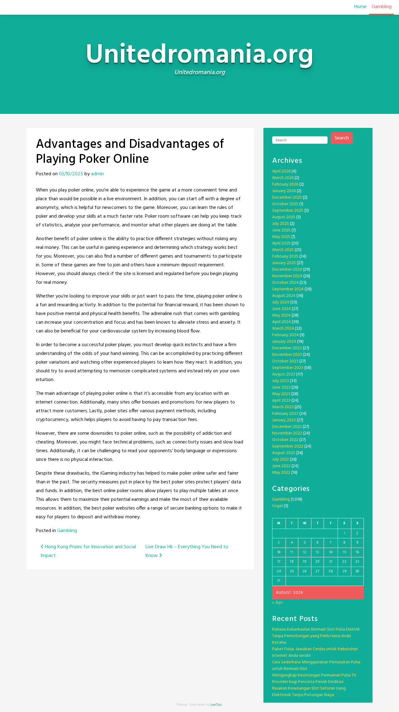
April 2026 (281, 171)
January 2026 (284, 191)
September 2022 (287, 446)
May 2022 (281, 472)
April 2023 (281, 400)
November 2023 (287, 354)
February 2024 (285, 335)
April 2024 (281, 322)
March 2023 (283, 407)
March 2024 (283, 328)
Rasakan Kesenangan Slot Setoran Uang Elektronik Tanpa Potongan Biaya (309, 692)
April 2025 (281, 243)
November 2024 (287, 276)
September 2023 (287, 367)
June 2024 (281, 308)
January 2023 (284, 420)
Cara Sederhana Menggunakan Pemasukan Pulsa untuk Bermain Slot (316, 665)
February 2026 (285, 184)
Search (342, 138)
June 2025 (281, 230)
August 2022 (283, 453)
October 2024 (285, 282)
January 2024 (284, 341)
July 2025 (280, 223)
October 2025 (285, 204)
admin (97, 174)
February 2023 (285, 413)
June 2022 (281, 466)
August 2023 (283, 374)
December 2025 (287, 197)
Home (360, 7)
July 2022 (280, 459)
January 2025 (284, 263)
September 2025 (287, 210)
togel (277, 506)
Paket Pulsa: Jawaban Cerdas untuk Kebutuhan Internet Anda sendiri (315, 652)
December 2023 (287, 348)
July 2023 (280, 381)
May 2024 (281, 315)
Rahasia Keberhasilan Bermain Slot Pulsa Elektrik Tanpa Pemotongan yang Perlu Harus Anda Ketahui (316, 636)
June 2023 (281, 387)
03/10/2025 (71, 174)
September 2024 (288, 289)
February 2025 (285, 256)
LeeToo (216, 705)
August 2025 (283, 217)
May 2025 (281, 236)
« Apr (277, 602)
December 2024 (287, 269)
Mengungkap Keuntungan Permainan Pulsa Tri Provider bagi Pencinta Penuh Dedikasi (314, 678)
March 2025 (283, 250)
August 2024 (284, 295)
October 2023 (285, 361)
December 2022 (287, 426)
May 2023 (281, 394)
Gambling (382, 7)
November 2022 (287, 433)
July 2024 (280, 302)
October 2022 (285, 439)
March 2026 (283, 178)
